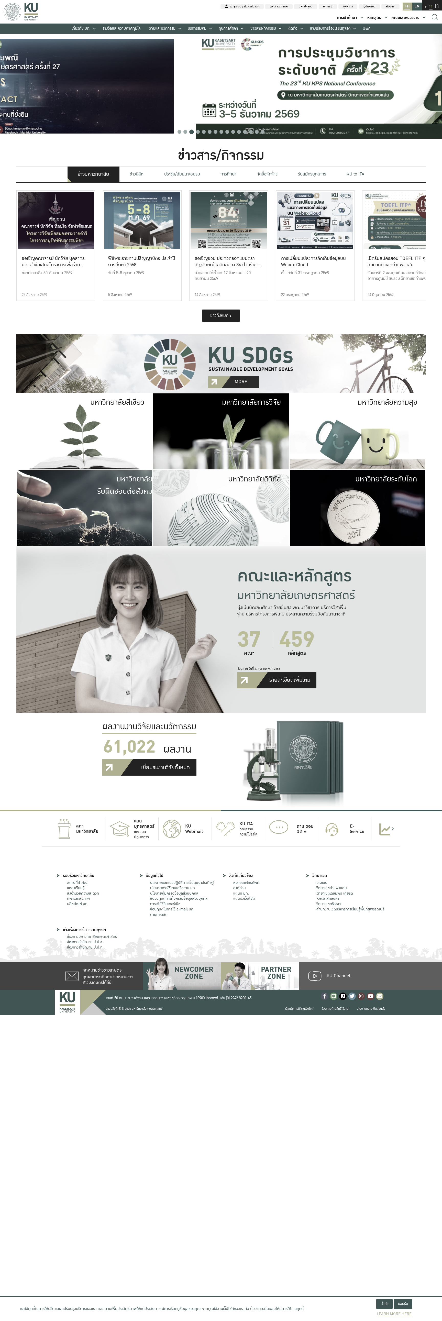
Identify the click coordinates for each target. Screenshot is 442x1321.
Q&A (366, 28)
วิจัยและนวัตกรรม (162, 28)
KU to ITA (355, 174)
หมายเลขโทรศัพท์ (246, 882)
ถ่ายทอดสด (159, 914)
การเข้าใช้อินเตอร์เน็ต (165, 904)
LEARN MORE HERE (394, 1314)
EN (416, 6)
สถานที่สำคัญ (77, 882)
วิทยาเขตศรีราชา (328, 904)
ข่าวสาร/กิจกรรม (263, 28)
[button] (179, 132)
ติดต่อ (292, 28)
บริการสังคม (197, 28)
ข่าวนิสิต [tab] (136, 174)
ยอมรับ (403, 1304)
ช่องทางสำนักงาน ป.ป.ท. (85, 947)
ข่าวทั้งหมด (220, 315)
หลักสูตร (374, 18)
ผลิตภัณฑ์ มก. (78, 904)
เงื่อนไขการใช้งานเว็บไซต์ (299, 1008)
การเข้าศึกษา (347, 18)
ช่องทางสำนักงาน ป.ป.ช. (85, 942)
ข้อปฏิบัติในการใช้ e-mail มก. (172, 909)
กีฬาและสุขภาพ (78, 898)
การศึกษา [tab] (228, 174)
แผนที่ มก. (241, 893)
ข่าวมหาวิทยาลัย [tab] (93, 174)
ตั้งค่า (384, 1304)
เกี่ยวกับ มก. (81, 28)
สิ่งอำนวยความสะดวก (83, 893)
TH (407, 6)
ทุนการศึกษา (228, 28)
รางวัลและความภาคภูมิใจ (122, 28)
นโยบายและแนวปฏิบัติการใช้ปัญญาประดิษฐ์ (182, 882)
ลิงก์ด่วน (239, 888)
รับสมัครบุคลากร (312, 174)
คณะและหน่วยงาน (405, 18)
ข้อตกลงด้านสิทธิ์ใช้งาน (335, 1008)
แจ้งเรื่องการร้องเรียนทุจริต (330, 28)
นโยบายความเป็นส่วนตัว (371, 1008)
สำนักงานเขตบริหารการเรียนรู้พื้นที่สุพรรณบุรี (350, 909)
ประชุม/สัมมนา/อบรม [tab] (182, 174)
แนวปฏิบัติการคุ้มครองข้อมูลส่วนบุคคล (178, 898)
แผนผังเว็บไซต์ (244, 898)
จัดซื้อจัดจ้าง (267, 174)
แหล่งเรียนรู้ (75, 888)
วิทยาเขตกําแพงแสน (331, 888)
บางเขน (321, 882)
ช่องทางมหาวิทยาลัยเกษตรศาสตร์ (92, 936)
